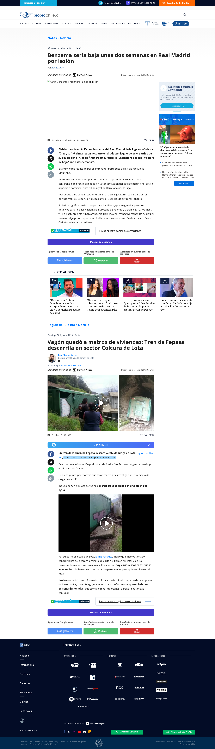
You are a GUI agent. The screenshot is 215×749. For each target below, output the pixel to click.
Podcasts (24, 23)
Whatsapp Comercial (129, 731)
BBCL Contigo (134, 23)
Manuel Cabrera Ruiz (71, 365)
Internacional (51, 23)
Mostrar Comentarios (101, 242)
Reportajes (26, 711)
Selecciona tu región (34, 2)
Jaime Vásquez (103, 556)
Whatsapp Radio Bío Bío (181, 732)
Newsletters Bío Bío (112, 3)
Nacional (36, 23)
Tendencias (92, 23)
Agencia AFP (57, 68)
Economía (66, 23)
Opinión (104, 23)
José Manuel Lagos (67, 355)
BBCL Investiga (118, 23)
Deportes (79, 23)
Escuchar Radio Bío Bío (178, 3)
